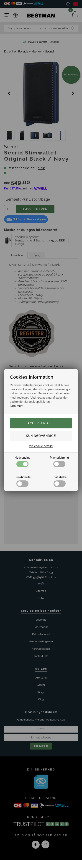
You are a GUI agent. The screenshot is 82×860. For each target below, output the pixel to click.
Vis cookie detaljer (41, 446)
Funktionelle (23, 477)
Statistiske (59, 477)
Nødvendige (22, 457)
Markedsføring (59, 457)
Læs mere (16, 406)
